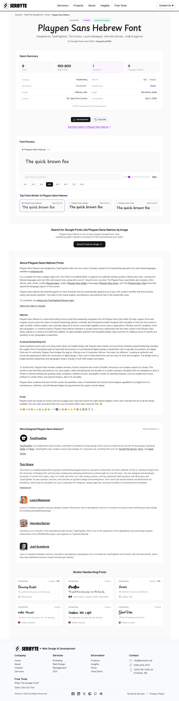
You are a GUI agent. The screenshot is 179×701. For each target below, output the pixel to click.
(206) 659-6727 (142, 665)
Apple (150, 449)
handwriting (74, 20)
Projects (78, 5)
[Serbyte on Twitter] (84, 693)
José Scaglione (39, 546)
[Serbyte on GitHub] (95, 693)
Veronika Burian (40, 523)
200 (33, 184)
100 (25, 184)
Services (62, 5)
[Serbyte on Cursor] (89, 693)
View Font (56, 203)
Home (18, 660)
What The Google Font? (27, 683)
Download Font (82, 119)
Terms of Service (136, 694)
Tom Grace (26, 464)
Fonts (47, 15)
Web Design (59, 664)
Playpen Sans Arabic (77, 283)
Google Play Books (128, 449)
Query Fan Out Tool (25, 687)
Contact (19, 668)
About (91, 5)
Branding (57, 660)
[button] (42, 206)
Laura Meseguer (40, 500)
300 (41, 184)
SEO (55, 671)
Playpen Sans (52, 283)
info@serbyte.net (143, 660)
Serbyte (18, 15)
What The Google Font (33, 15)
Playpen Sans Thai (137, 283)
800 (82, 184)
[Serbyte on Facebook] (73, 693)
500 (57, 184)
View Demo (97, 671)
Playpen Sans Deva (109, 283)
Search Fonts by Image (88, 244)
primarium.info (36, 271)
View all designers (150, 429)
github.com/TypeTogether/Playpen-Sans (55, 300)
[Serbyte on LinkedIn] (78, 693)
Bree (32, 449)
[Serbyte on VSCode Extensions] (101, 693)
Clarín (140, 449)
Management (59, 668)
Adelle (22, 449)
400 (49, 184)
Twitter (23, 454)
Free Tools (120, 5)
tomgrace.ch (25, 488)
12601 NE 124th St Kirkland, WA (143, 671)
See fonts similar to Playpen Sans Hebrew (88, 127)
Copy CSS (102, 119)
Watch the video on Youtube (32, 306)
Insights (104, 5)
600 (65, 184)
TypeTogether (38, 438)
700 (74, 184)
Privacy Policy (156, 694)
